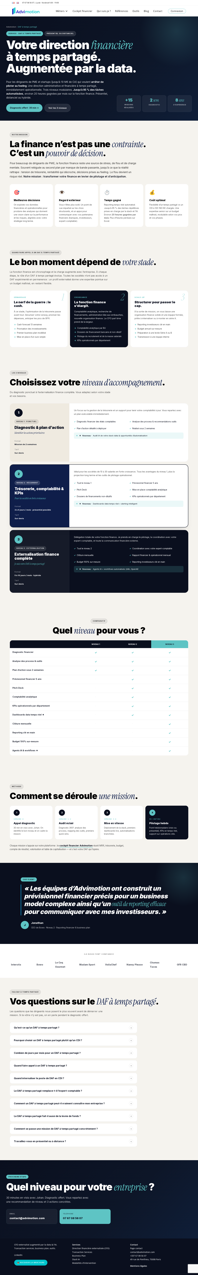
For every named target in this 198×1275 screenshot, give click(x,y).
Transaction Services (82, 1252)
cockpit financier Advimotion (76, 845)
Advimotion (11, 27)
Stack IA (76, 1259)
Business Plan (79, 1255)
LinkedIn (18, 1255)
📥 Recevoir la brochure (30, 1262)
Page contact (136, 1248)
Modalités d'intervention (84, 1263)
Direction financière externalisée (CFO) (90, 1248)
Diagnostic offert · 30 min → (24, 108)
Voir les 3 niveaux (57, 108)
